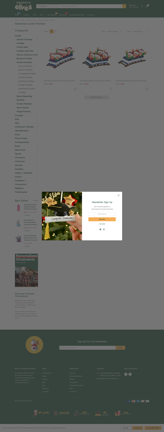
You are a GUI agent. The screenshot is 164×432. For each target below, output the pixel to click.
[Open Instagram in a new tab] (104, 229)
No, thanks (102, 223)
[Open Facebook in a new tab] (100, 229)
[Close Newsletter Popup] (119, 195)
